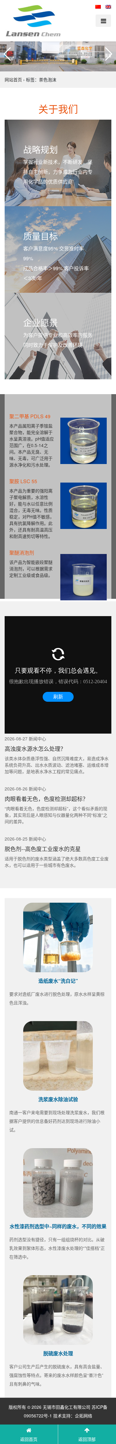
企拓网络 (83, 1415)
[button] (7, 54)
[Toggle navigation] (103, 21)
